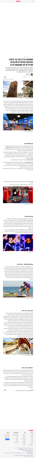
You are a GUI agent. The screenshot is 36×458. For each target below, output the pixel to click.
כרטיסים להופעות (30, 445)
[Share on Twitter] (27, 77)
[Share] (32, 77)
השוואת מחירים (16, 442)
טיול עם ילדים (18, 390)
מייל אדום (24, 436)
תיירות (25, 56)
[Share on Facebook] (30, 77)
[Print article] (22, 77)
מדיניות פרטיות (7, 436)
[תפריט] (34, 1)
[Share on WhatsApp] (25, 77)
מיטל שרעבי (28, 74)
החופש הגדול (29, 390)
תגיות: (32, 389)
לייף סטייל (29, 56)
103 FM (17, 437)
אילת (32, 390)
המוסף (25, 440)
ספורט (32, 437)
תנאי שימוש (31, 456)
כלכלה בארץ (31, 436)
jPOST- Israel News (15, 435)
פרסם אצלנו (24, 435)
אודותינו (25, 443)
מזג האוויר (31, 443)
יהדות (32, 442)
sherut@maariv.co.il (26, 450)
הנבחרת (32, 441)
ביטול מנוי (24, 445)
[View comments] (5, 77)
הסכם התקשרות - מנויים (6, 435)
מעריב (32, 56)
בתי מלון (22, 390)
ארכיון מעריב (24, 442)
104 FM (17, 440)
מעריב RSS (24, 437)
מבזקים (32, 435)
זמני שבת (17, 441)
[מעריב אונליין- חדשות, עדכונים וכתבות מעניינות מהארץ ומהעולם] (18, 1)
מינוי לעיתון (24, 441)
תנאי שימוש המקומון (6, 437)
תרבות (32, 440)
